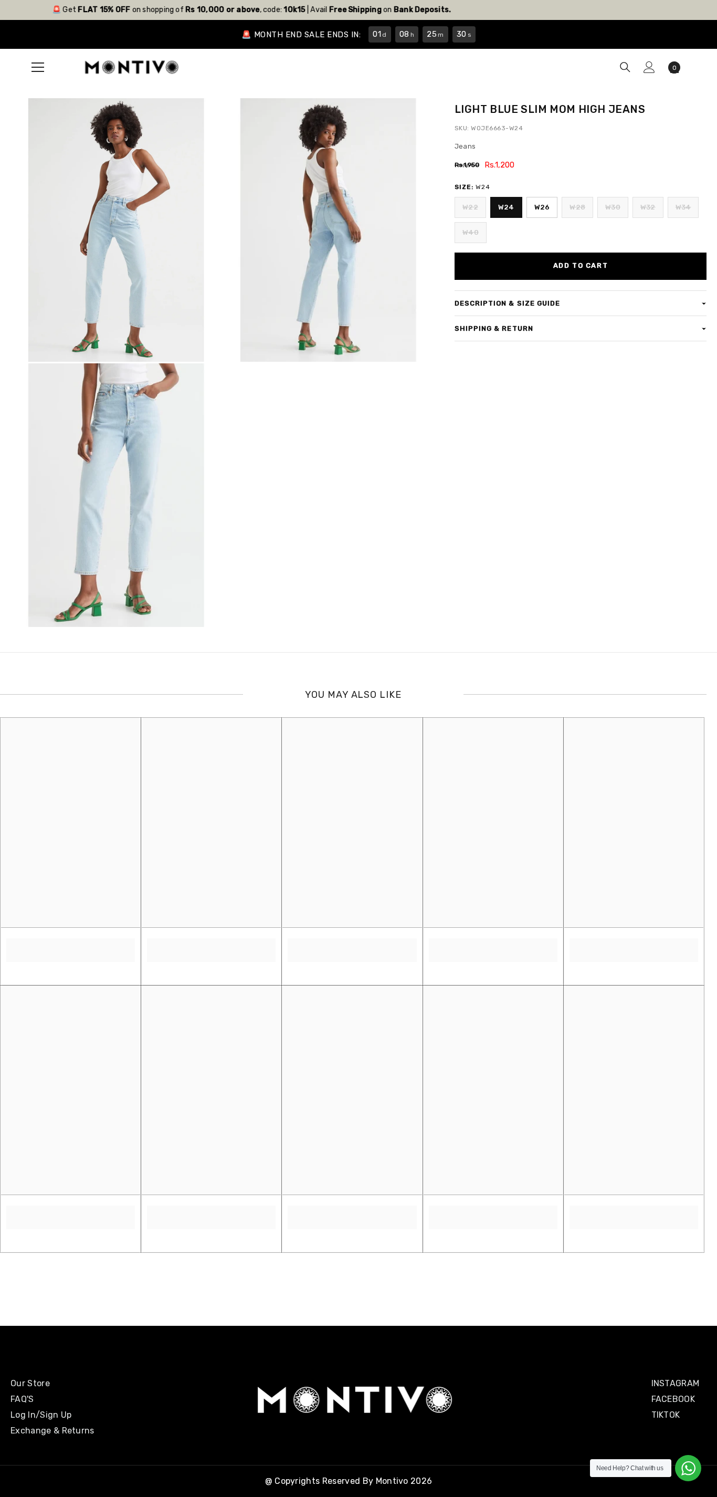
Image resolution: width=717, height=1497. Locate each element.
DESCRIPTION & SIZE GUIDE (507, 303)
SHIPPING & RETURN (494, 328)
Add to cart (580, 265)
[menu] (37, 67)
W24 (506, 207)
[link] (70, 944)
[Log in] (649, 67)
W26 (542, 207)
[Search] (625, 67)
